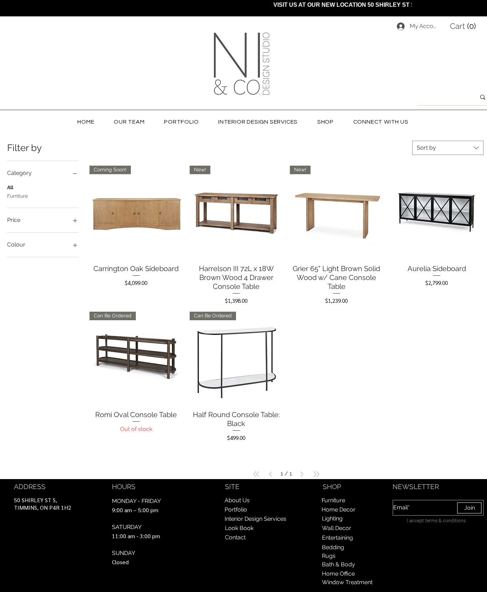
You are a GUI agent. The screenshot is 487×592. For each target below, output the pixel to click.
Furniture (17, 196)
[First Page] (256, 474)
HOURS (123, 486)
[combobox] (447, 148)
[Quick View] (436, 212)
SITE (232, 486)
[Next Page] (302, 474)
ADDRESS (30, 486)
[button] (464, 26)
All (10, 187)
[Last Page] (316, 474)
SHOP (332, 486)
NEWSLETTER (416, 486)
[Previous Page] (270, 474)
